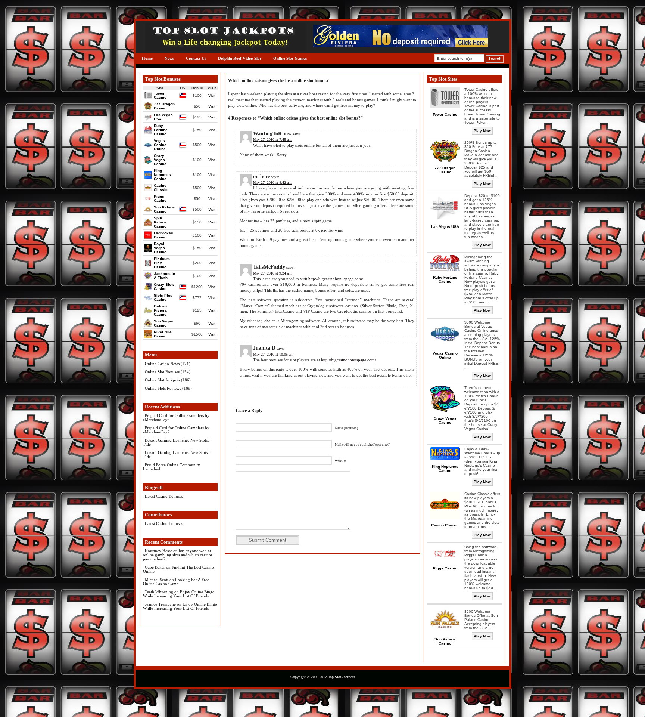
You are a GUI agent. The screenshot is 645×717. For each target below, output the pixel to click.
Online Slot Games (290, 58)
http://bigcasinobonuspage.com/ (335, 278)
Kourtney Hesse (158, 550)
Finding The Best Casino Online (178, 569)
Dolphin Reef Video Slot (239, 58)
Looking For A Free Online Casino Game (176, 581)
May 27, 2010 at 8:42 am (272, 182)
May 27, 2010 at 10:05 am (273, 354)
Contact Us (196, 58)
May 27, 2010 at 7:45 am (272, 139)
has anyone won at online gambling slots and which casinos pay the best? (177, 554)
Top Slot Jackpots (341, 677)
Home (147, 58)
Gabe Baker (155, 567)
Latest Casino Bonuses (164, 496)
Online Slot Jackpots (162, 380)
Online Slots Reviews (163, 388)
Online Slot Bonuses (162, 372)
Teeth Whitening (159, 592)
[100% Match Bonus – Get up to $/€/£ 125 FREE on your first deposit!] (400, 45)
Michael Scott (156, 579)
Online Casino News (162, 363)
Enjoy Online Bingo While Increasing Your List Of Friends (179, 594)
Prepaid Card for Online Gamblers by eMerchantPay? (176, 417)
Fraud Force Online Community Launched (171, 467)
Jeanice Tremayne (160, 604)
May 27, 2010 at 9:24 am (272, 273)
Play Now (482, 131)
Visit (211, 95)
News (169, 58)
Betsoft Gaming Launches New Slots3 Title (176, 442)
